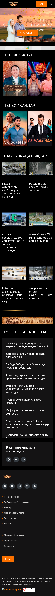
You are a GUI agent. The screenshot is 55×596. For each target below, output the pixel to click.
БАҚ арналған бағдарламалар (17, 502)
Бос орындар (10, 518)
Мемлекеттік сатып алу (14, 535)
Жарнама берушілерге (14, 513)
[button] (3, 25)
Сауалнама (9, 546)
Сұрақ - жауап (10, 541)
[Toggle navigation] (4, 4)
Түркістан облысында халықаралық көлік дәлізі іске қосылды (25, 389)
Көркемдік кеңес (11, 497)
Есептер (7, 507)
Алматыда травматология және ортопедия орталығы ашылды (26, 377)
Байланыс (8, 523)
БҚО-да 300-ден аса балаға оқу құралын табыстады (25, 366)
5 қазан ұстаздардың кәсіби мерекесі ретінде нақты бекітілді (27, 345)
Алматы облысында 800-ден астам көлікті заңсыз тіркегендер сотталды (27, 424)
